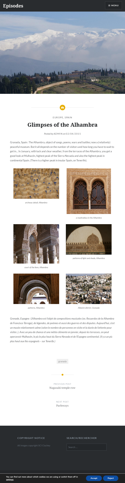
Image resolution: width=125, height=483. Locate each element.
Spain (68, 117)
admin (58, 133)
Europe (58, 117)
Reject (111, 478)
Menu (115, 5)
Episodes (13, 6)
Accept (94, 478)
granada (62, 361)
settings (9, 479)
